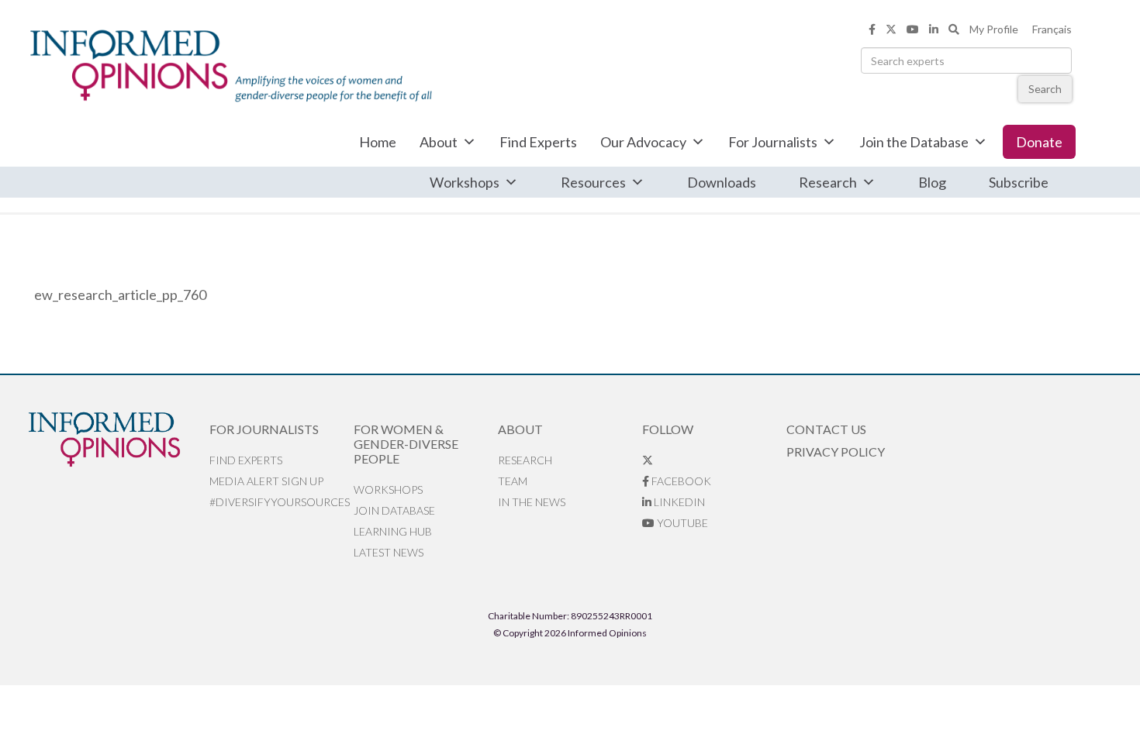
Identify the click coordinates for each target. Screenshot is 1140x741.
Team (512, 481)
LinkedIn (678, 501)
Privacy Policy (835, 451)
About (439, 141)
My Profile (993, 29)
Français (1052, 29)
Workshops (464, 182)
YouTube (681, 522)
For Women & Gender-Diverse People (406, 444)
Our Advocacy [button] (643, 141)
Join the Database (914, 141)
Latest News (388, 552)
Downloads (721, 182)
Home (377, 141)
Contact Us (826, 429)
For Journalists (772, 141)
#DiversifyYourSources (279, 501)
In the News (531, 501)
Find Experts (538, 141)
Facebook (680, 481)
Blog (932, 182)
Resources (593, 182)
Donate (1039, 141)
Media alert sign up (266, 481)
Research (828, 182)
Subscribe (1018, 182)
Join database (394, 510)
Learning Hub (393, 531)
